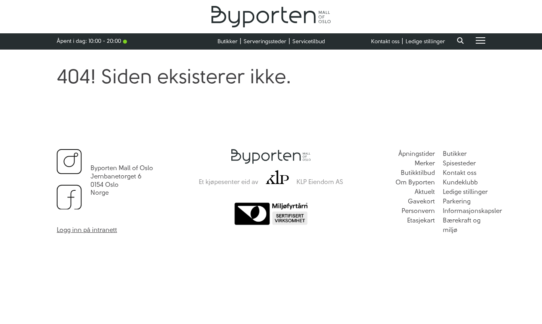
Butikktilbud (418, 172)
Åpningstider (416, 153)
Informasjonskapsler (472, 211)
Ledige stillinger (425, 41)
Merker (425, 163)
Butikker (227, 41)
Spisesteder (459, 163)
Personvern (418, 211)
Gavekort (421, 201)
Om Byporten (415, 182)
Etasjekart (421, 220)
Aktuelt (425, 192)
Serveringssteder (265, 41)
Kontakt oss (385, 41)
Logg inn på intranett (87, 230)
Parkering (457, 201)
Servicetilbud (308, 41)
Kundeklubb (460, 182)
